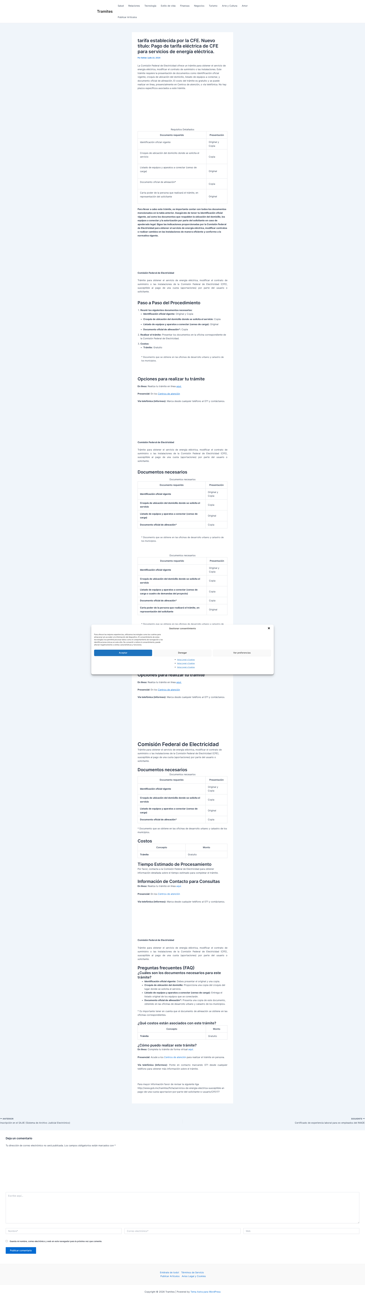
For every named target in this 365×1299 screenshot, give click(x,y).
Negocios (199, 5)
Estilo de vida (168, 5)
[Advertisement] (182, 1171)
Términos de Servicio (192, 1272)
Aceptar (123, 652)
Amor (245, 5)
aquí (190, 1049)
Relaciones (134, 5)
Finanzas (184, 5)
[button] (269, 628)
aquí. (179, 386)
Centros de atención (169, 393)
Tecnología (150, 5)
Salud (121, 5)
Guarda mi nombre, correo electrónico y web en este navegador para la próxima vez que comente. (56, 1241)
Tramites (105, 11)
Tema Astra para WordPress (205, 1291)
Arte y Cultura (229, 5)
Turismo (213, 5)
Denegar (182, 652)
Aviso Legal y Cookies (186, 659)
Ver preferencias (242, 652)
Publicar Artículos (127, 17)
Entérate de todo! (169, 1272)
